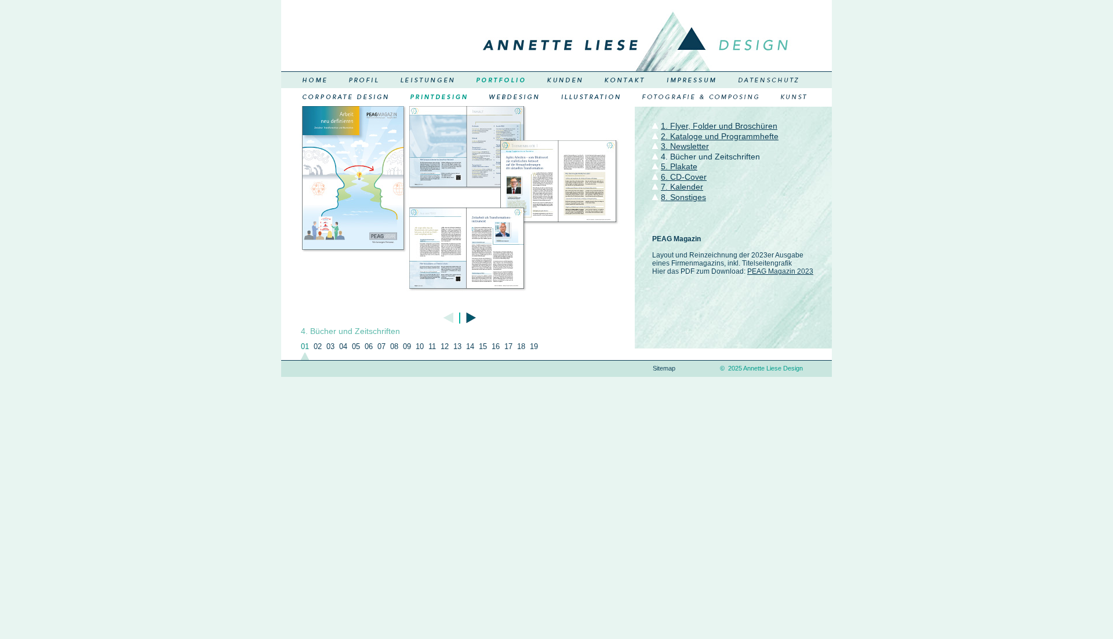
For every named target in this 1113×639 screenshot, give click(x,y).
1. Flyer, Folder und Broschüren (719, 125)
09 (407, 346)
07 (381, 346)
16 (496, 346)
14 (470, 346)
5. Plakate (679, 166)
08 (394, 346)
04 (343, 346)
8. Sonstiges (683, 197)
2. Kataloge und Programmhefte (720, 136)
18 (521, 346)
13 (457, 346)
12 (445, 346)
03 (330, 346)
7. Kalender (682, 186)
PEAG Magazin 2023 (780, 271)
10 (420, 346)
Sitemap (664, 368)
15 (483, 346)
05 (356, 346)
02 (318, 346)
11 (432, 346)
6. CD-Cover (684, 176)
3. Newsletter (685, 146)
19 (534, 346)
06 (369, 346)
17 (508, 346)
